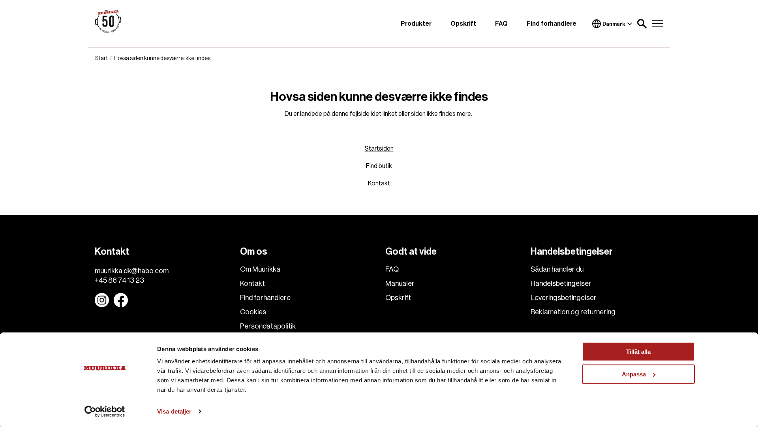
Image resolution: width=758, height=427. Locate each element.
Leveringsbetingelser (564, 297)
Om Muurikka (260, 269)
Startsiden (379, 148)
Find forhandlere (551, 24)
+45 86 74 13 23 (119, 280)
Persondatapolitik (268, 326)
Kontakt (379, 183)
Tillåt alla (638, 351)
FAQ (501, 24)
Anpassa (634, 373)
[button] (642, 23)
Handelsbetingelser (561, 283)
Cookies (253, 312)
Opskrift (463, 24)
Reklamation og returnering (573, 312)
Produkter (416, 24)
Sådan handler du (557, 269)
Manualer (400, 283)
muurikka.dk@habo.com (132, 270)
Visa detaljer (174, 411)
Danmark (613, 23)
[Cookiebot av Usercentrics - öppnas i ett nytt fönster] (104, 412)
